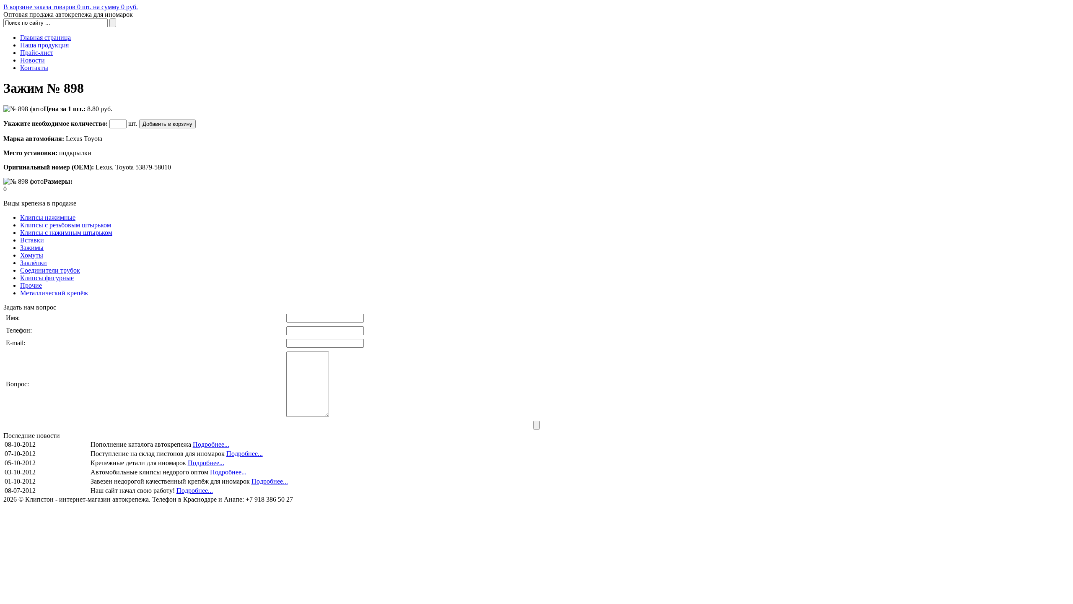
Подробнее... (211, 444)
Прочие (31, 285)
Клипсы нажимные (47, 217)
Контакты (34, 67)
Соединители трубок (50, 270)
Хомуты (31, 255)
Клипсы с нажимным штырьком (66, 232)
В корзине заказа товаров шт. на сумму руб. (70, 6)
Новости (32, 60)
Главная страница (45, 37)
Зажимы (32, 247)
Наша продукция (44, 45)
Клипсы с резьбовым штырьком (65, 225)
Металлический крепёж (54, 293)
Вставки (32, 240)
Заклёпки (33, 262)
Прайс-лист (36, 52)
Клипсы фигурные (47, 277)
